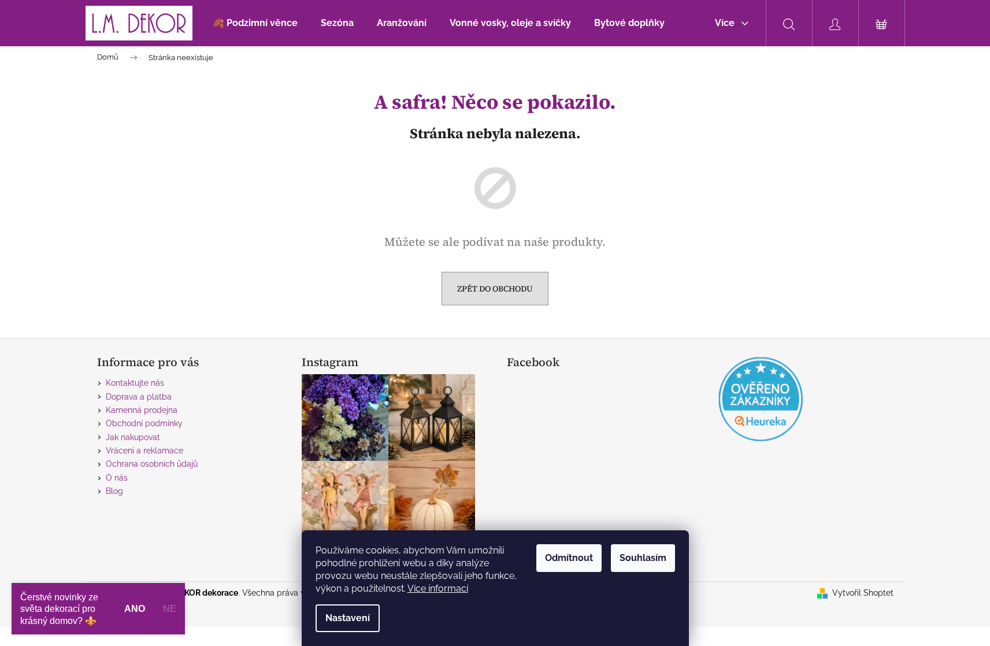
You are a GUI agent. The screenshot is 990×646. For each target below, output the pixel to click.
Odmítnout (569, 557)
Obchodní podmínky (144, 423)
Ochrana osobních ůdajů (152, 463)
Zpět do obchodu (495, 288)
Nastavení (347, 617)
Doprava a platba (139, 396)
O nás (117, 477)
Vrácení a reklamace (144, 450)
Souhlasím (643, 557)
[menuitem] (255, 23)
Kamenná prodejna (141, 410)
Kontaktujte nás (135, 382)
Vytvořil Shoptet (862, 592)
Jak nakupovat (133, 437)
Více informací (437, 588)
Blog (114, 491)
